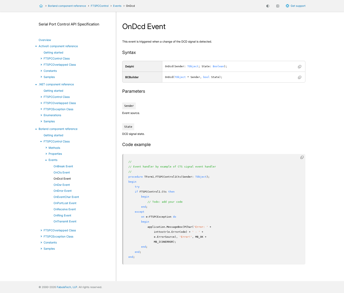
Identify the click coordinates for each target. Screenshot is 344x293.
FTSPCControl (99, 5)
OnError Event (63, 190)
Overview (45, 40)
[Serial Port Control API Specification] (41, 6)
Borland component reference (67, 5)
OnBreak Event (63, 166)
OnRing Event (62, 215)
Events (117, 5)
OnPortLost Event (65, 203)
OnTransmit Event (65, 221)
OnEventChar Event (66, 197)
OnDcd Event (62, 178)
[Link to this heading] (138, 53)
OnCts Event (62, 172)
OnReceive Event (65, 209)
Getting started (53, 52)
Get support (298, 5)
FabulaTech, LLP (67, 287)
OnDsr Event (62, 184)
